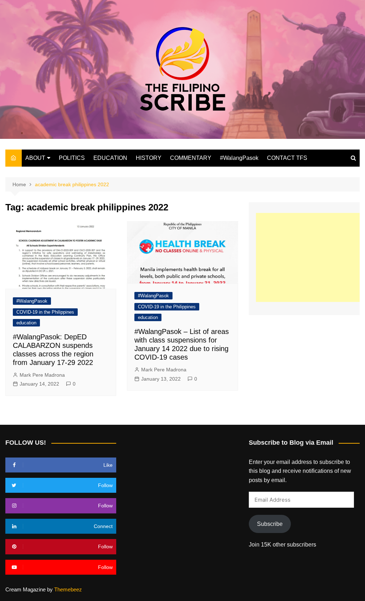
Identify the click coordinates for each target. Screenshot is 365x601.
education (26, 322)
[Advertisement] (310, 257)
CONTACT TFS (287, 158)
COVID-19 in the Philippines (45, 312)
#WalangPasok (239, 158)
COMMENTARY (190, 158)
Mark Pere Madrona (42, 375)
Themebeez (68, 589)
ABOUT (35, 158)
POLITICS (72, 158)
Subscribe (270, 524)
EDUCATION (110, 158)
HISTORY (148, 158)
